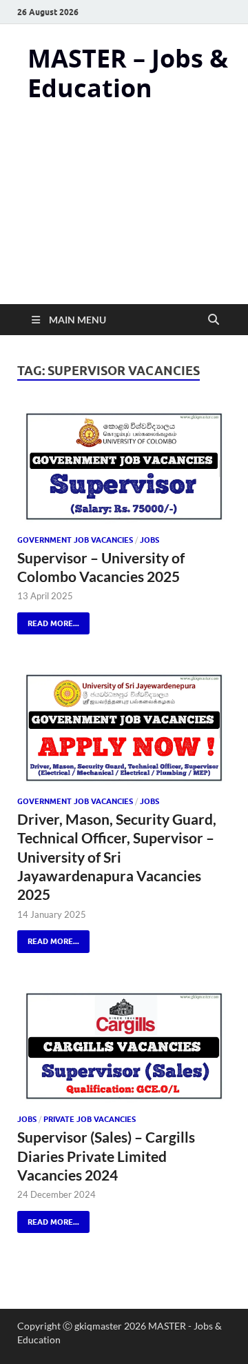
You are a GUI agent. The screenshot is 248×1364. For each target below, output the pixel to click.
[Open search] (213, 320)
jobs (149, 540)
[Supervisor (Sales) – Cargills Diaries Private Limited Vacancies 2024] (124, 1045)
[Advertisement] (124, 215)
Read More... (48, 620)
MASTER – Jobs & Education (128, 73)
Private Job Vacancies (89, 1119)
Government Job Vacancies (75, 540)
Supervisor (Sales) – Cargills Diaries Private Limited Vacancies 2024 (106, 1155)
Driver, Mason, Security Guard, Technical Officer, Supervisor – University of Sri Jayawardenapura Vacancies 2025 (116, 856)
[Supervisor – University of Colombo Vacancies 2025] (124, 465)
